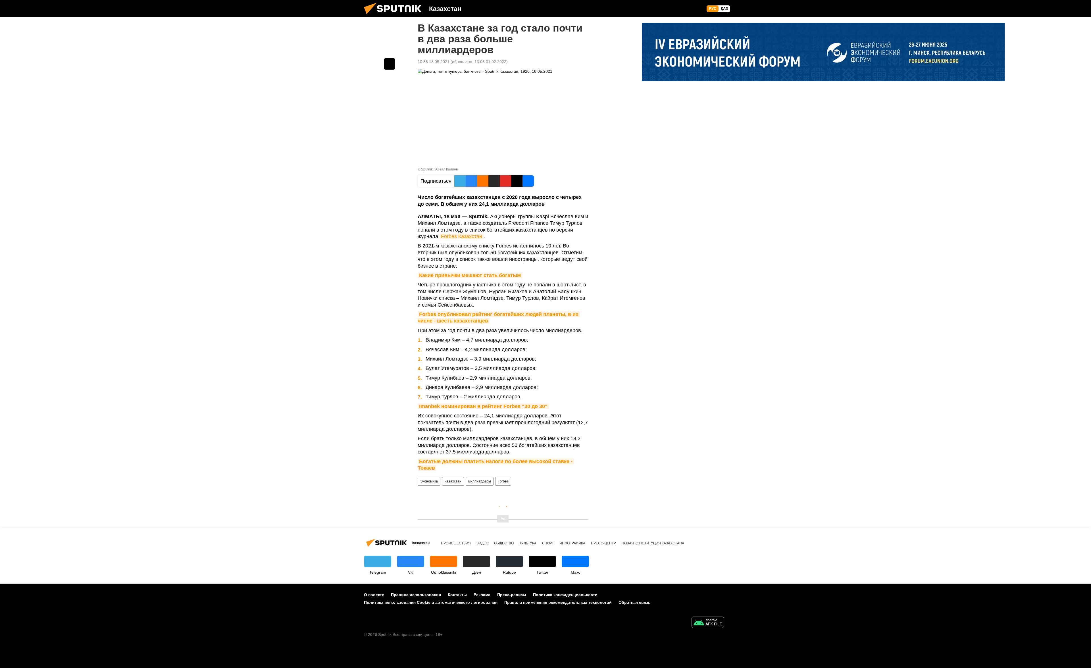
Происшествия (456, 543)
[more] (389, 64)
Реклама (482, 594)
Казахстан (453, 481)
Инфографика (572, 543)
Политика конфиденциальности (565, 594)
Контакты (457, 594)
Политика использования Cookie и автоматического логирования (430, 602)
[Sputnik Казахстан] (395, 15)
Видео (482, 543)
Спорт (548, 543)
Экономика (429, 481)
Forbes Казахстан (461, 236)
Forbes (503, 481)
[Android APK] (707, 623)
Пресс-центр (603, 543)
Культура (527, 543)
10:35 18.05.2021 (433, 61)
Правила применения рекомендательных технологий (558, 602)
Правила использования (416, 594)
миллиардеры (479, 481)
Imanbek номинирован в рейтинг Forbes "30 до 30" (483, 406)
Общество (504, 543)
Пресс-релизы (511, 594)
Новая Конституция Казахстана (653, 543)
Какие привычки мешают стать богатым (470, 275)
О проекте (374, 594)
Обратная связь (635, 602)
